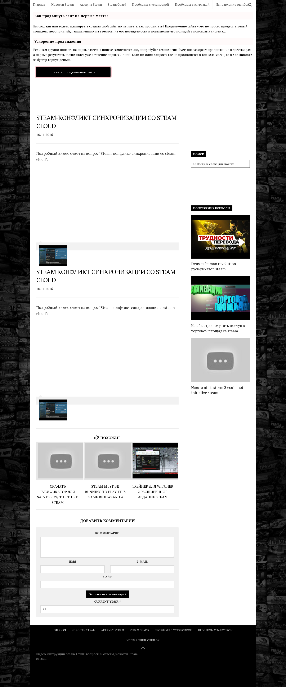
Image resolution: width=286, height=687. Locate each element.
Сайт (107, 577)
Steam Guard (117, 4)
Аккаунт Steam (91, 4)
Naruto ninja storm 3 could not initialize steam (217, 390)
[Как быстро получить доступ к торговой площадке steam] (220, 298)
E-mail (142, 561)
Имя (72, 561)
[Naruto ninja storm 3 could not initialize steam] (220, 360)
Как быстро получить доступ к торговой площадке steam (218, 328)
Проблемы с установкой (150, 4)
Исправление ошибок (232, 4)
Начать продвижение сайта (73, 72)
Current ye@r (107, 601)
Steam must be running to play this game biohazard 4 (105, 491)
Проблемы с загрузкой (192, 4)
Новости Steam (62, 4)
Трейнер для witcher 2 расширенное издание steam (152, 491)
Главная (39, 4)
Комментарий (107, 533)
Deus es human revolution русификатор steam (213, 266)
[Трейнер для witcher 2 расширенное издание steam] (154, 461)
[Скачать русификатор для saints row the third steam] (59, 461)
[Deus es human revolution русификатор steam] (220, 237)
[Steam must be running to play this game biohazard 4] (107, 461)
